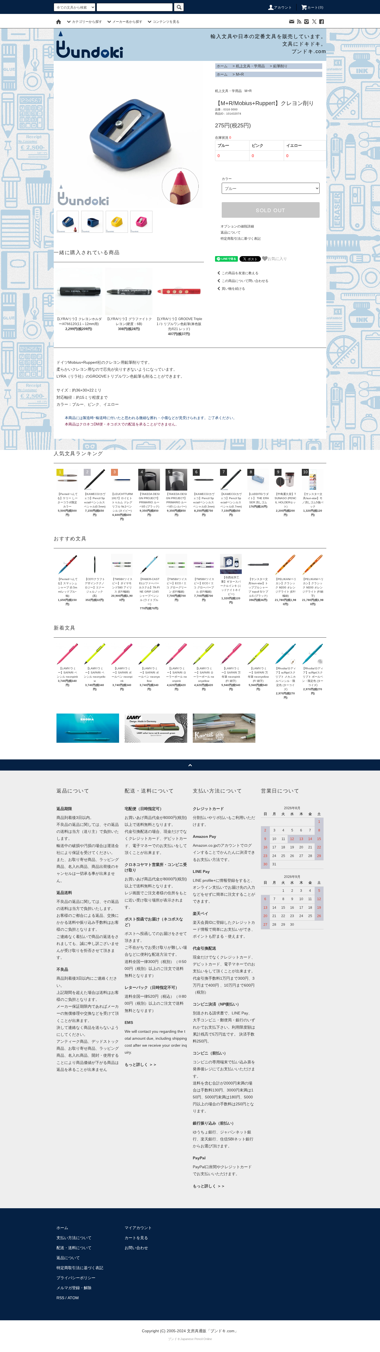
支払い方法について (74, 1237)
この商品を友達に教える (240, 273)
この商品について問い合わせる (245, 281)
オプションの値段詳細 (237, 226)
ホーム (222, 66)
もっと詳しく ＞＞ (141, 1064)
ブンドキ (174, 1339)
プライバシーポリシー (75, 1278)
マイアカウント (138, 1227)
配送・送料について (74, 1247)
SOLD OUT (270, 210)
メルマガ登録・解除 (74, 1288)
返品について (231, 232)
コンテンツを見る (166, 22)
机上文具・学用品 (250, 66)
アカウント (283, 7)
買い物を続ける (233, 289)
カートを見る (136, 1237)
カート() (315, 7)
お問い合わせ (136, 1247)
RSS (60, 1298)
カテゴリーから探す (87, 22)
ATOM (73, 1298)
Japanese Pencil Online (196, 1339)
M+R (240, 74)
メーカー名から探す (127, 22)
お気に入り (277, 258)
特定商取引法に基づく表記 (241, 239)
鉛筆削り (280, 66)
